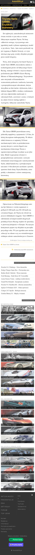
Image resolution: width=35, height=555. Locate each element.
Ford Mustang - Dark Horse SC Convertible (14, 276)
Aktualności (6, 5)
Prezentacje (17, 5)
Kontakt (3, 518)
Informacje (5, 523)
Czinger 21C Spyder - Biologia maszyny (13, 290)
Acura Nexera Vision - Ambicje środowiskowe (15, 279)
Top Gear (5, 513)
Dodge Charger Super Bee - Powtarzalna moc (15, 270)
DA (25, 5)
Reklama (4, 531)
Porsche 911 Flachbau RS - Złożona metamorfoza (16, 285)
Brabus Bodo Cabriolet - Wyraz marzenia (14, 273)
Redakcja (4, 521)
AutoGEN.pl (5, 8)
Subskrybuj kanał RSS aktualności (23, 250)
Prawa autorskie (6, 529)
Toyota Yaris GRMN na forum (11, 244)
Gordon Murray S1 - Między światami (13, 293)
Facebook (21, 501)
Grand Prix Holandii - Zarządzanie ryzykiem (15, 282)
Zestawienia (22, 506)
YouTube (21, 504)
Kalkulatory (22, 509)
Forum (4, 510)
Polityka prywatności (8, 526)
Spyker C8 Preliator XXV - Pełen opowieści (14, 288)
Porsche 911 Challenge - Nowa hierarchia (14, 267)
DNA (3, 503)
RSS (19, 496)
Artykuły (5, 506)
